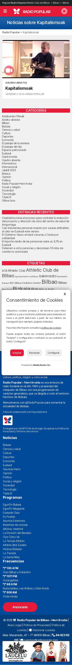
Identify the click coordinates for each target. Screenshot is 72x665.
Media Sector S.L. (42, 365)
